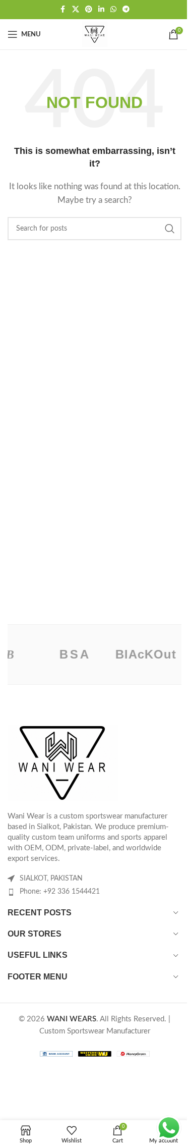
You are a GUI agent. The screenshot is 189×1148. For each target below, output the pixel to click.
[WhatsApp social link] (113, 10)
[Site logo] (94, 34)
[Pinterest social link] (88, 10)
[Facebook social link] (63, 10)
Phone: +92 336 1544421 (60, 891)
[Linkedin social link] (101, 10)
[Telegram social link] (126, 10)
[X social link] (75, 10)
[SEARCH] (169, 228)
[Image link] (63, 762)
